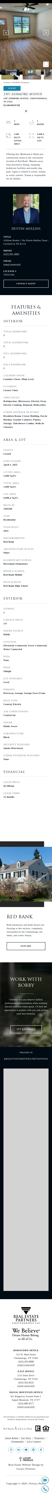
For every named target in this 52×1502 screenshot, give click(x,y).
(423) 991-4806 (11, 254)
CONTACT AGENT (26, 284)
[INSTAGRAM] (11, 1449)
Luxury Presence (26, 1468)
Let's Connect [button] (26, 1029)
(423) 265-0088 (26, 1361)
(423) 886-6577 (26, 1403)
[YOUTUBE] (26, 1449)
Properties (39, 1438)
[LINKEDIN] (18, 1449)
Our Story (26, 1438)
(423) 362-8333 (26, 1382)
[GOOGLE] (33, 1449)
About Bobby (11, 1438)
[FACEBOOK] (41, 1449)
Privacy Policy (37, 1483)
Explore (26, 946)
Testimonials (17, 1441)
